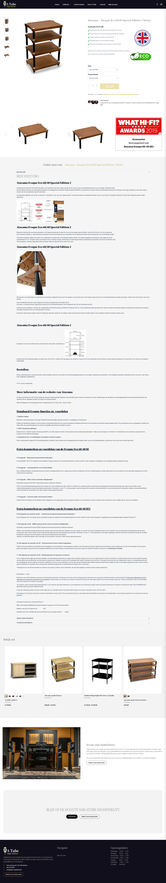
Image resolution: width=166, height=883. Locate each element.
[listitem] (6, 696)
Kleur (89, 66)
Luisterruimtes (79, 4)
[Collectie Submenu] (70, 4)
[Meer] (96, 85)
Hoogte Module (93, 74)
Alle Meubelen (107, 94)
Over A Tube (92, 4)
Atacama (114, 94)
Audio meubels (120, 94)
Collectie (66, 4)
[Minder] (89, 85)
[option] (6, 21)
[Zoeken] (157, 4)
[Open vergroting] (43, 46)
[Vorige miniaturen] (6, 16)
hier (63, 612)
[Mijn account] (83, 870)
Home (57, 4)
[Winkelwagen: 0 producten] (161, 4)
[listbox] (6, 39)
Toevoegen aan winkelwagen (109, 86)
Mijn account (113, 4)
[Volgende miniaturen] (6, 61)
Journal (102, 4)
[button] (79, 754)
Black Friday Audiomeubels (132, 94)
